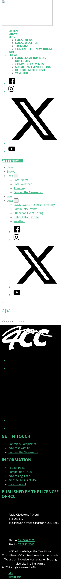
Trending (22, 46)
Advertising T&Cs (19, 476)
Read (11, 37)
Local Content (17, 484)
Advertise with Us (19, 448)
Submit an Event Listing (33, 67)
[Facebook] (11, 83)
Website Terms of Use (22, 480)
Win (11, 52)
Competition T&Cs (20, 472)
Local (12, 55)
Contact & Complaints (22, 444)
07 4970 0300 (26, 540)
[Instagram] (11, 91)
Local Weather (26, 43)
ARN (10, 573)
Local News (24, 40)
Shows (13, 34)
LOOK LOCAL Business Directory (30, 59)
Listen (13, 31)
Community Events (29, 64)
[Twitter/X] (33, 143)
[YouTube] (11, 151)
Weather (21, 73)
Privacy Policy (16, 468)
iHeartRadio (14, 576)
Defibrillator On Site (31, 70)
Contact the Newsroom (33, 49)
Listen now (10, 160)
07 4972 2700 (26, 544)
